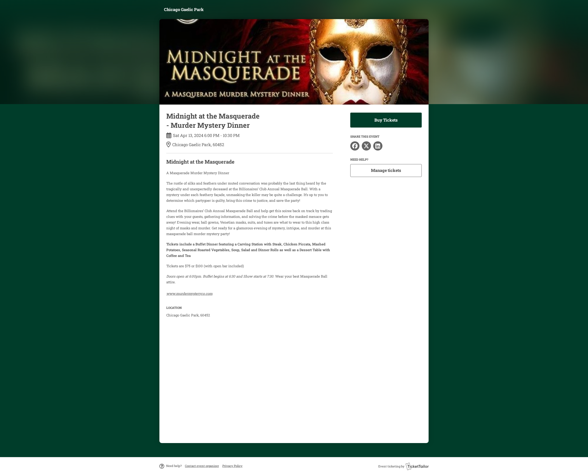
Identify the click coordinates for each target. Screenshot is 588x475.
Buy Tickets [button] (386, 120)
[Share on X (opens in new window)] (366, 146)
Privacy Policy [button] (232, 466)
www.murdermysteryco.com (189, 293)
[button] (202, 466)
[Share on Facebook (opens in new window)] (354, 146)
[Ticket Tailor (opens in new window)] (417, 466)
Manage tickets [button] (386, 170)
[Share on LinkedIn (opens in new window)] (377, 146)
